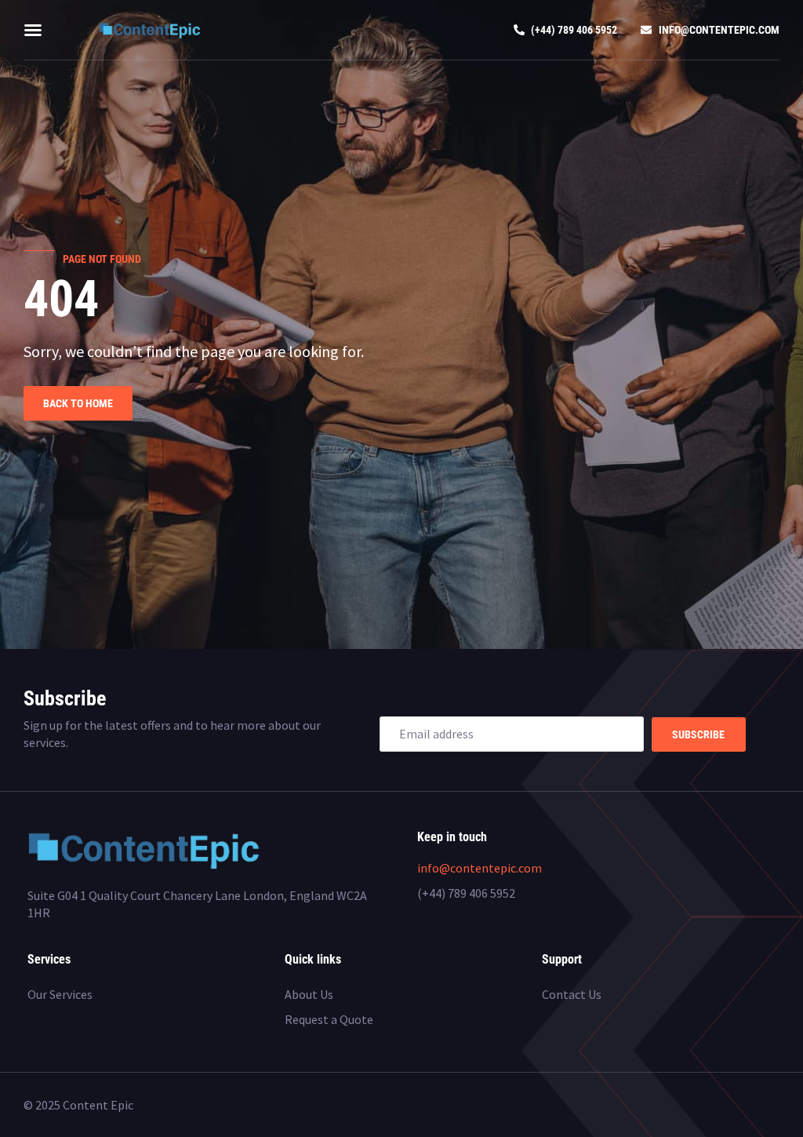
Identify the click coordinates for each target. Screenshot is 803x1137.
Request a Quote (329, 1019)
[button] (33, 30)
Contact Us (571, 994)
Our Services (60, 994)
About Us (309, 994)
